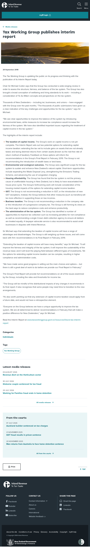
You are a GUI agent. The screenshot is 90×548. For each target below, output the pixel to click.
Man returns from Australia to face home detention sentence (35, 444)
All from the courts (43, 453)
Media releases (11, 27)
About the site (11, 532)
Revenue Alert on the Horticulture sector (22, 375)
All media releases (43, 402)
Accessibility (53, 532)
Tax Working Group (12, 351)
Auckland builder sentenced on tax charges (27, 426)
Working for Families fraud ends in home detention (27, 393)
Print (13, 467)
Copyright (63, 532)
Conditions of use (25, 532)
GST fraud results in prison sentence (23, 435)
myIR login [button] (43, 15)
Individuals (8, 337)
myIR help (72, 532)
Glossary (44, 532)
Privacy (36, 532)
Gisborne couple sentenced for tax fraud (22, 384)
